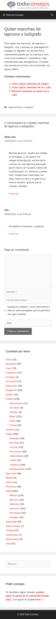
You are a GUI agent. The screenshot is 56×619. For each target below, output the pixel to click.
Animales (14, 438)
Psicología (15, 513)
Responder (14, 193)
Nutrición (14, 508)
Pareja (12, 425)
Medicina (14, 504)
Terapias (14, 517)
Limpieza (28, 107)
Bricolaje (14, 442)
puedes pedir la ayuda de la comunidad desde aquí (27, 596)
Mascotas (11, 473)
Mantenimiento (17, 469)
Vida (8, 543)
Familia (9, 399)
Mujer (12, 416)
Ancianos (14, 407)
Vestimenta (12, 539)
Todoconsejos (13, 526)
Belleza (13, 495)
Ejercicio (14, 499)
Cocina (13, 447)
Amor (8, 359)
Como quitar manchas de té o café (31, 87)
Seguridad (11, 521)
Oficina (9, 482)
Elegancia (11, 390)
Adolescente (16, 403)
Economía (11, 381)
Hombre (13, 412)
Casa (8, 368)
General (10, 429)
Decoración (15, 451)
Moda (9, 477)
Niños (12, 421)
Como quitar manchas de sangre (30, 83)
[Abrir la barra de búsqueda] (52, 15)
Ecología (10, 377)
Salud (9, 491)
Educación (11, 386)
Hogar (9, 434)
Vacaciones (12, 535)
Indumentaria (15, 107)
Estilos (9, 394)
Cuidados (11, 372)
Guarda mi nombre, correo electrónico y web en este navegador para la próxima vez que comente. (28, 310)
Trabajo (10, 530)
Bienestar (11, 364)
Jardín (12, 460)
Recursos (11, 486)
